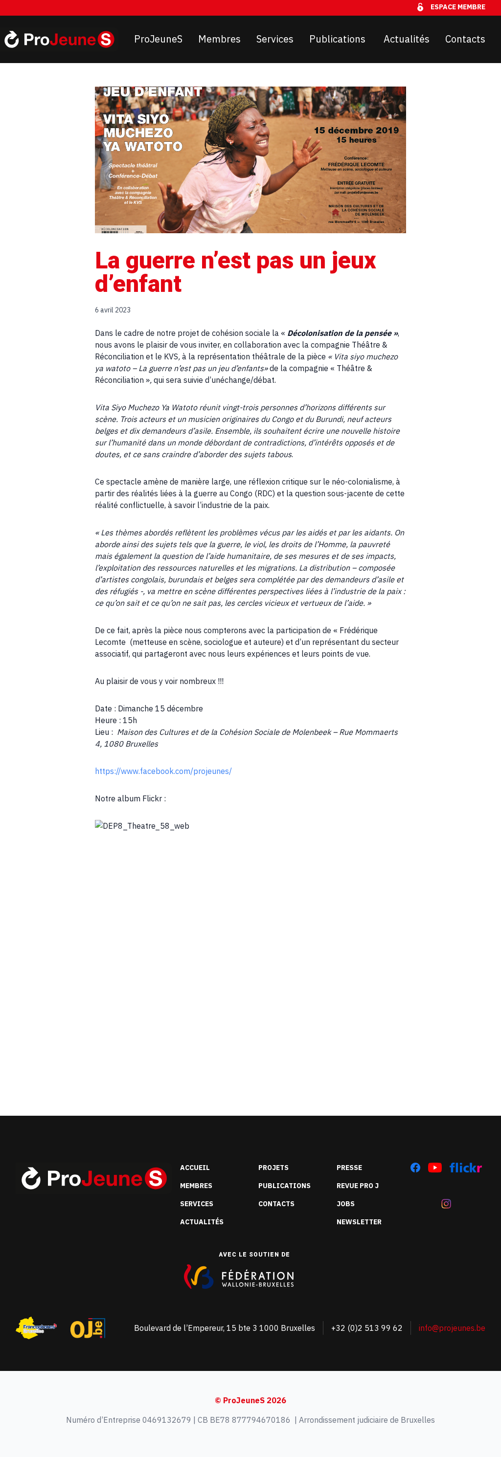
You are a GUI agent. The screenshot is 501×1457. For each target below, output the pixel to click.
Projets (273, 1167)
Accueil (195, 1167)
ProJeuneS (158, 38)
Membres (219, 38)
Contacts (465, 38)
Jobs (346, 1203)
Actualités (407, 38)
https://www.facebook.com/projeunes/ (163, 771)
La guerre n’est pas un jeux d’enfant (235, 272)
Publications (338, 38)
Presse (349, 1167)
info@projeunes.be (452, 1328)
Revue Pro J (358, 1185)
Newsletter (359, 1221)
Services (275, 38)
